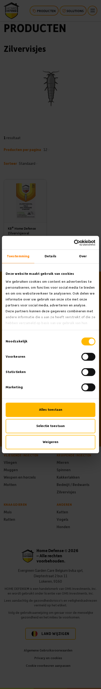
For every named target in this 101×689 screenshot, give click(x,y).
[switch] (88, 357)
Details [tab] (50, 256)
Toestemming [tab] (18, 256)
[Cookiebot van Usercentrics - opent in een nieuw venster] (73, 243)
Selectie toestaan (50, 426)
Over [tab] (83, 256)
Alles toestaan (50, 409)
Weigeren (50, 442)
